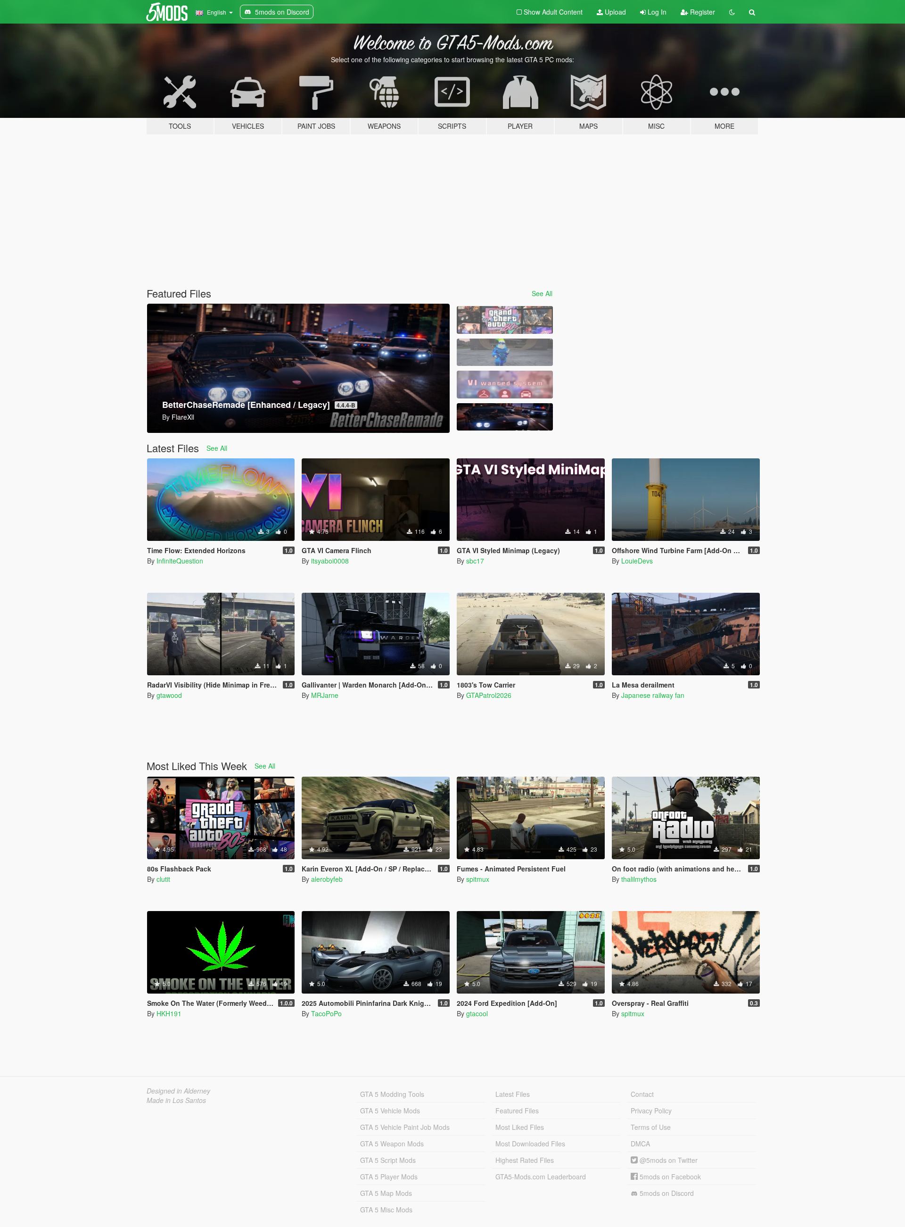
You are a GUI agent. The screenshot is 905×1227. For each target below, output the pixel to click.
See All (542, 293)
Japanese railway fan (652, 695)
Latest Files (512, 1094)
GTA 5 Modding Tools (392, 1094)
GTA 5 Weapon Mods (392, 1143)
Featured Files (517, 1110)
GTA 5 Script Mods (388, 1160)
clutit (163, 879)
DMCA (640, 1143)
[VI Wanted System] (505, 384)
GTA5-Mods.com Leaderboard (540, 1176)
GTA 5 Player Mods (389, 1176)
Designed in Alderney (178, 1090)
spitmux (477, 879)
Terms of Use (651, 1127)
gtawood (169, 695)
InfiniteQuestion (179, 560)
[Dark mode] (732, 12)
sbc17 (475, 560)
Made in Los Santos (176, 1100)
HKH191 (168, 1013)
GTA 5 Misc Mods (386, 1209)
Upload (614, 12)
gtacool (477, 1013)
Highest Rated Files (524, 1160)
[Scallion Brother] (505, 352)
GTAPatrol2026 (488, 695)
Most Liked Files (519, 1127)
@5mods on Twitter (668, 1160)
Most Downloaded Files (530, 1143)
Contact (642, 1094)
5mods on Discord (666, 1193)
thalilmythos (639, 879)
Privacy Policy (651, 1110)
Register (701, 12)
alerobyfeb (327, 879)
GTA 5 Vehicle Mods (390, 1110)
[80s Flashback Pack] (505, 320)
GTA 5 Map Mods (386, 1193)
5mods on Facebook (669, 1176)
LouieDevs (637, 560)
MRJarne (324, 695)
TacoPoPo (326, 1013)
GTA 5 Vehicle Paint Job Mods (405, 1127)
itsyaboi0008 (330, 560)
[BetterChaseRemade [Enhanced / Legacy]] (505, 417)
